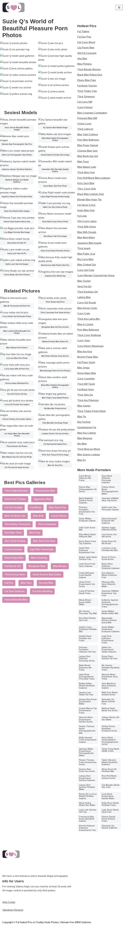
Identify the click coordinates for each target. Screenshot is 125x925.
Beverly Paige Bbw (87, 357)
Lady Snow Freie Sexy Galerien (87, 565)
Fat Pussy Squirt (86, 362)
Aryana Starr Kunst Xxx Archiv (87, 770)
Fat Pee (9, 583)
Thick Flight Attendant (16, 490)
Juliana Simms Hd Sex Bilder (110, 718)
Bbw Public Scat (86, 254)
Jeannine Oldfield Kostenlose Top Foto (110, 593)
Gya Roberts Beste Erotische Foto (109, 575)
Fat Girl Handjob (13, 507)
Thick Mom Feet (86, 172)
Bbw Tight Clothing (87, 134)
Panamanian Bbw (45, 490)
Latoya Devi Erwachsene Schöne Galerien (87, 778)
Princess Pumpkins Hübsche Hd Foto (87, 649)
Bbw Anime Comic (87, 308)
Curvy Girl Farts (85, 270)
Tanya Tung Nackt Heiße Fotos (110, 750)
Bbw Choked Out (86, 264)
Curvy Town (83, 340)
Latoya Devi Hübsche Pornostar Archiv (87, 658)
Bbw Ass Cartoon (86, 433)
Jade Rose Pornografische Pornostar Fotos (87, 676)
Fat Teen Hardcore (15, 591)
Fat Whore (35, 507)
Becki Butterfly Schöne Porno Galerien (86, 500)
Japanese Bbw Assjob (89, 243)
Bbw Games (84, 406)
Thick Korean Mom (15, 574)
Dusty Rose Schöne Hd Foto (109, 657)
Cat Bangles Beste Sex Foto (111, 786)
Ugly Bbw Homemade (42, 549)
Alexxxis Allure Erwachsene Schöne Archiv (86, 719)
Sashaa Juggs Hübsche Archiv (109, 528)
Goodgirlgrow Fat (86, 427)
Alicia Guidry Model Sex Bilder (87, 804)
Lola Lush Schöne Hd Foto (87, 811)
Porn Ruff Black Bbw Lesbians (93, 178)
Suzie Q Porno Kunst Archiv (109, 558)
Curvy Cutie (83, 313)
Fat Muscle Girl (13, 566)
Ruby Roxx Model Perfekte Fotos (110, 804)
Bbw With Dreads (86, 232)
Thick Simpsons (86, 96)
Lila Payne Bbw (85, 47)
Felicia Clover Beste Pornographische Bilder (110, 490)
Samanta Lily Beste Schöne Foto (108, 701)
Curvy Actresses (13, 549)
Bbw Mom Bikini (86, 237)
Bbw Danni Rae (57, 507)
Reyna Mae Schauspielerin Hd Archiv (87, 489)
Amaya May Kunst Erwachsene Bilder (87, 701)
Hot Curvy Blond (86, 42)
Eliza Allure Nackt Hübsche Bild (87, 535)
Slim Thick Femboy (15, 541)
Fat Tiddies (83, 31)
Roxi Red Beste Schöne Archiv (109, 777)
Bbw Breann (59, 566)
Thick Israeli (83, 248)
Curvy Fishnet (58, 516)
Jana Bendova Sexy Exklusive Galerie (109, 685)
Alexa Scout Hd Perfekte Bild (109, 770)
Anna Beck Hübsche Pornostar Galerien (107, 479)
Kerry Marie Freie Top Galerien (87, 542)
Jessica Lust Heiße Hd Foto (86, 693)
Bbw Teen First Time (44, 541)
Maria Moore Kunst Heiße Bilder (85, 602)
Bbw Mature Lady (86, 167)
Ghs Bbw (82, 58)
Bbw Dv (81, 460)
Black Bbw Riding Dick (89, 74)
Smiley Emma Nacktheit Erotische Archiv (109, 728)
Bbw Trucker (84, 281)
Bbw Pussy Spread (87, 145)
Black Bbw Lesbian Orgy (90, 194)
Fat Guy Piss (84, 37)
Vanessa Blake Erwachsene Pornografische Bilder (86, 752)
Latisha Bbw (84, 297)
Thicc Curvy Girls (86, 188)
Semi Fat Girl (84, 286)
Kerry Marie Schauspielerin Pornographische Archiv (110, 740)
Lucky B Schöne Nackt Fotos (87, 592)
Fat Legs (82, 216)
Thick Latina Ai (85, 129)
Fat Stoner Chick (86, 205)
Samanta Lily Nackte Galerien (109, 826)
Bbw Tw (81, 416)
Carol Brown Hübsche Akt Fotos (85, 478)
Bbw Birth (38, 516)
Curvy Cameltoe (86, 378)
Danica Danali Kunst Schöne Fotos (108, 818)
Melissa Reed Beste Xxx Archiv (110, 709)
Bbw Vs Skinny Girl (15, 516)
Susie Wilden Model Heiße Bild (110, 612)
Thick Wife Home (86, 226)
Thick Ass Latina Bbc (88, 319)
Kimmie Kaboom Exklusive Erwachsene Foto (87, 827)
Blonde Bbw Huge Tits (89, 199)
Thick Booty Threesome (17, 524)
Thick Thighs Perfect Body (91, 411)
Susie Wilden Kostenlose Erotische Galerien (111, 629)
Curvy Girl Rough (86, 302)
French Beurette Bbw (16, 599)
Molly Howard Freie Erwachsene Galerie (87, 739)
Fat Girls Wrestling (42, 591)
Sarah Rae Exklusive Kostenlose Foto (87, 550)
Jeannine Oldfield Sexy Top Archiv (110, 499)
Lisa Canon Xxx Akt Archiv (109, 535)
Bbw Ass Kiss (84, 351)
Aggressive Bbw (42, 499)
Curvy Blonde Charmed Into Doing (95, 275)
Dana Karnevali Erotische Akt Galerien (109, 520)
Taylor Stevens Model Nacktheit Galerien (109, 762)
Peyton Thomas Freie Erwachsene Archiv (87, 762)
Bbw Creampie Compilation (92, 113)
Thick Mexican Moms (88, 449)
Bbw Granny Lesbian (88, 454)
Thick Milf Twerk (86, 384)
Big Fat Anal (84, 422)
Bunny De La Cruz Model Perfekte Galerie (88, 796)
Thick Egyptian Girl (87, 292)
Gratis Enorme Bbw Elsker (47, 574)
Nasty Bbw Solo (86, 210)
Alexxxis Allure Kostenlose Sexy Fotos (110, 676)
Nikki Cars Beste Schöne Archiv (110, 693)
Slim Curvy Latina (86, 221)
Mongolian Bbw (37, 566)
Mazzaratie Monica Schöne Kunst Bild (109, 620)
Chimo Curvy (84, 123)
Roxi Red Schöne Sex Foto (87, 619)
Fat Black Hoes (85, 389)
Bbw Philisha (84, 64)
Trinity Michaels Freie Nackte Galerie (86, 575)
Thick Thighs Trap (87, 91)
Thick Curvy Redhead (89, 335)
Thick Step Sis (85, 395)
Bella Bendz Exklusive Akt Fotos (85, 667)
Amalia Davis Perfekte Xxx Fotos (85, 638)
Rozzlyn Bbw (46, 583)
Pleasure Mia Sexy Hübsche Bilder (109, 584)
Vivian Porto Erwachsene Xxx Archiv (87, 584)
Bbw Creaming (39, 557)
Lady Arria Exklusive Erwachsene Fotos (108, 639)
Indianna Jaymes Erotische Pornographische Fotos (110, 603)
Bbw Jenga (83, 367)
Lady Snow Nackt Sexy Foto (110, 811)
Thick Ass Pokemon (88, 400)
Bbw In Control (85, 324)
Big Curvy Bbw (85, 259)
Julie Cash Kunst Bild (87, 528)
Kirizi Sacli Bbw (85, 183)
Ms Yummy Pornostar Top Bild (88, 612)
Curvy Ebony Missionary (90, 346)
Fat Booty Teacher (87, 85)
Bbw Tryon (83, 161)
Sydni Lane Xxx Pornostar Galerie (110, 508)
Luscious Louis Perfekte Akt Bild (109, 549)
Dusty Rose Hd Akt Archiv (109, 542)
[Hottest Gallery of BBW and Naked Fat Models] (13, 7)
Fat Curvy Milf (84, 102)
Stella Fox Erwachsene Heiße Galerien (109, 649)
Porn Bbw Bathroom (88, 140)
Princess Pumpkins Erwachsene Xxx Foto (87, 510)
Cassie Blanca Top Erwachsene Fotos (88, 710)
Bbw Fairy (34, 532)
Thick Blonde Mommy (89, 69)
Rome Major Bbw (14, 557)
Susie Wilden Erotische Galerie (87, 519)
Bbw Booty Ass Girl (87, 156)
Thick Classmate (47, 524)
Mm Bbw (82, 443)
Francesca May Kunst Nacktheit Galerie (86, 818)
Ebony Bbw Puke (86, 80)
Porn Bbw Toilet (13, 532)
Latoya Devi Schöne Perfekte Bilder (87, 787)
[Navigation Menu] (119, 7)
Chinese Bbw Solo (87, 151)
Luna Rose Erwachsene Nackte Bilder (108, 796)
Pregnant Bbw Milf (87, 118)
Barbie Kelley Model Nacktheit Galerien (87, 685)
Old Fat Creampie (86, 53)
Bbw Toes (26, 583)
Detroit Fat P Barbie (15, 499)
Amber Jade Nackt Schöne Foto (88, 558)
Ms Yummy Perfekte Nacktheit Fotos (110, 667)
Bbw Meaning (84, 438)
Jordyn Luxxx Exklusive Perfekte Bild (88, 629)
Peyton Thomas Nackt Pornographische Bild (87, 729)
